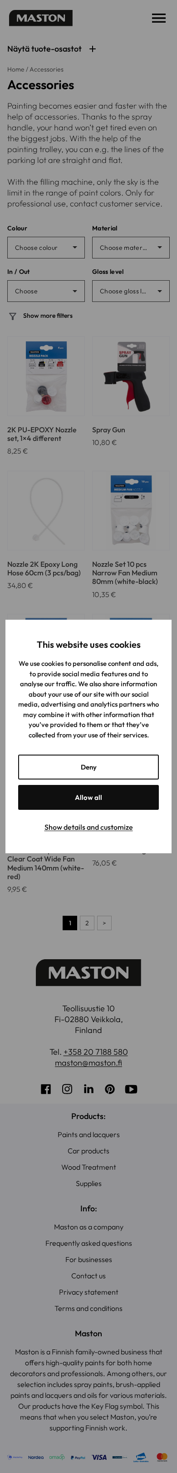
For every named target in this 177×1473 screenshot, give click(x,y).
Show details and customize (88, 827)
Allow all (88, 797)
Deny (89, 767)
